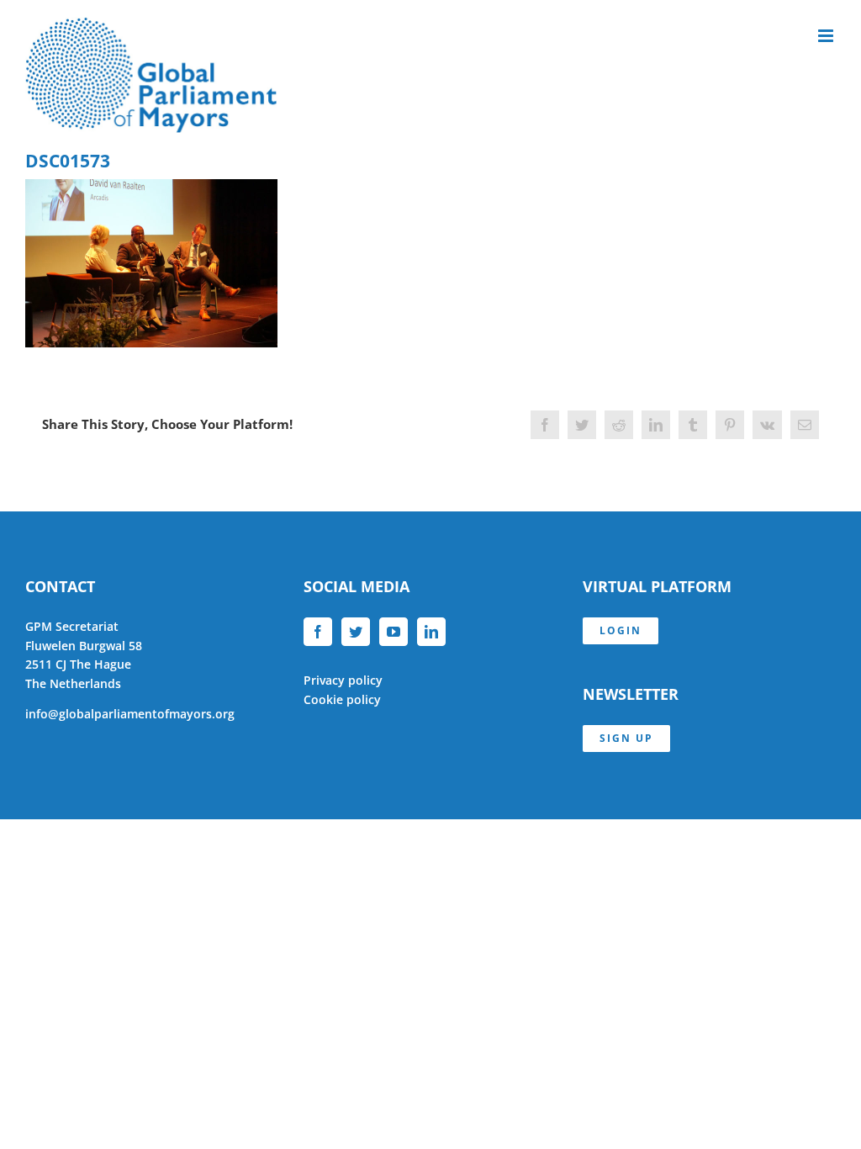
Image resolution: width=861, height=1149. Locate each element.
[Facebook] (318, 631)
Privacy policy (343, 680)
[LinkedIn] (431, 631)
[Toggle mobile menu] (827, 36)
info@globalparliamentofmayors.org (130, 714)
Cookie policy (342, 699)
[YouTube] (393, 631)
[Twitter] (355, 631)
